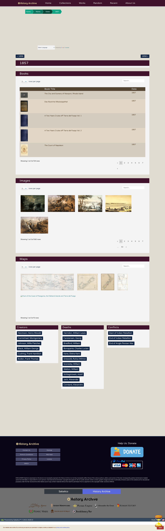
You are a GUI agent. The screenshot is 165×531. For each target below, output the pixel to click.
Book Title (49, 89)
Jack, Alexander (71, 379)
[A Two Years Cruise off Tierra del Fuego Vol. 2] (24, 135)
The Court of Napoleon (53, 145)
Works (82, 3)
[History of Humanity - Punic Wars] (38, 511)
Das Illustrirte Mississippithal (56, 102)
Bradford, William (72, 343)
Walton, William (71, 369)
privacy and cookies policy (62, 527)
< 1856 (20, 56)
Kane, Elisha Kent (72, 354)
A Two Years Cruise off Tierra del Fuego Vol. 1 (63, 116)
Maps (24, 259)
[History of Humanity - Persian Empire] (82, 506)
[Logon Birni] (118, 203)
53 (122, 247)
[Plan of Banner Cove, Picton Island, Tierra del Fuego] (122, 282)
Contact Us (26, 450)
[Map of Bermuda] (87, 282)
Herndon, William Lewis (75, 333)
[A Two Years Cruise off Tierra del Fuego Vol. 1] (24, 120)
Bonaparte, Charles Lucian (76, 348)
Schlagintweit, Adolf (73, 374)
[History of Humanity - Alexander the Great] (104, 506)
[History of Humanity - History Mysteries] (38, 506)
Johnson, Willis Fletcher (29, 343)
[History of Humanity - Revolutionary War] (82, 511)
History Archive (101, 491)
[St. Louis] (90, 203)
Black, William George (28, 348)
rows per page (34, 81)
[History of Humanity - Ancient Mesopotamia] (60, 506)
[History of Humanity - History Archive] (83, 499)
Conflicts (113, 327)
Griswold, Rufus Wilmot (75, 359)
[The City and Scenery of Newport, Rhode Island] (24, 95)
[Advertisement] (82, 29)
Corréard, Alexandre (73, 385)
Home (48, 3)
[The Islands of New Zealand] (107, 282)
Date (134, 89)
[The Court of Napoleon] (24, 150)
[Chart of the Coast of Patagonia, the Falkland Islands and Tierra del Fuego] (48, 303)
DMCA (26, 463)
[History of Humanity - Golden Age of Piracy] (60, 511)
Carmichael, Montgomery (30, 338)
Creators (22, 327)
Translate (67, 47)
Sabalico (63, 491)
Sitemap (49, 450)
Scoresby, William (72, 364)
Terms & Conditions (26, 454)
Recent (113, 3)
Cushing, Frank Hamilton (29, 354)
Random (97, 3)
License (49, 459)
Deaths (67, 327)
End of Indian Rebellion (120, 338)
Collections (65, 3)
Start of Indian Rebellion (120, 333)
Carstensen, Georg (72, 338)
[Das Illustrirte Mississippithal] (24, 106)
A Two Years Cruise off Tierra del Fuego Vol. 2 (63, 130)
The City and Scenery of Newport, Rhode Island (63, 93)
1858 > (145, 56)
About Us (130, 3)
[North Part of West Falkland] (47, 282)
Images (25, 180)
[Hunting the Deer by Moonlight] (33, 203)
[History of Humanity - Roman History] (127, 506)
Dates (48, 12)
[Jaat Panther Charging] (61, 203)
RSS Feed (49, 454)
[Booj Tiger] (34, 225)
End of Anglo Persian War (121, 343)
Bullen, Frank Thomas (28, 359)
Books (24, 73)
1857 (57, 12)
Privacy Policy (26, 459)
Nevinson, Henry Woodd (29, 333)
